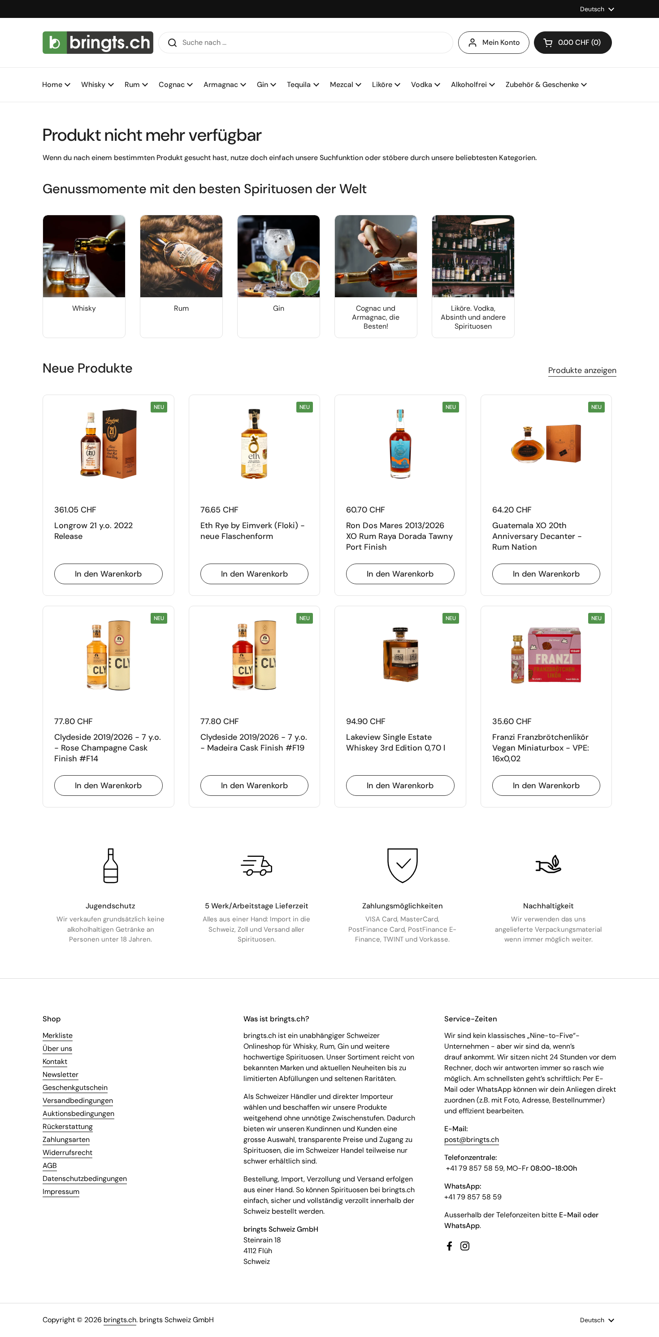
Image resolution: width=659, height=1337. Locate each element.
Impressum (61, 1191)
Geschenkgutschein (75, 1087)
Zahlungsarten (66, 1139)
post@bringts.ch (471, 1139)
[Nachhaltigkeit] (548, 866)
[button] (573, 42)
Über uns (57, 1048)
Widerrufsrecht (67, 1152)
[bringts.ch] (98, 42)
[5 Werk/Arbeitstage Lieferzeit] (256, 866)
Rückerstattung (68, 1126)
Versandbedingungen (78, 1100)
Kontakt (55, 1061)
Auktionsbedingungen (78, 1113)
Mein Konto (501, 42)
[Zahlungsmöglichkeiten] (402, 866)
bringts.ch (120, 1319)
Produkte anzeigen (582, 370)
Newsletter (60, 1074)
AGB (50, 1165)
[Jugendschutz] (111, 866)
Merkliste (58, 1035)
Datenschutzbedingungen (85, 1178)
